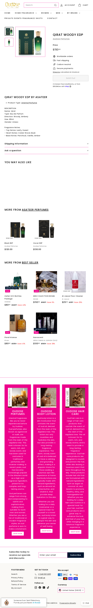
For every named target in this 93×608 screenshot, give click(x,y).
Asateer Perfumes (61, 39)
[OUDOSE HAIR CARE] (75, 397)
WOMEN (45, 13)
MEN (58, 13)
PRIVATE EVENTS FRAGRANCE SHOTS (24, 18)
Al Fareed (36, 603)
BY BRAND (72, 13)
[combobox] (41, 5)
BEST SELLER (30, 262)
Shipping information (16, 143)
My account (16, 588)
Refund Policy (17, 581)
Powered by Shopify (68, 603)
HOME (7, 13)
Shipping (56, 72)
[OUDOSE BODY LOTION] (46, 397)
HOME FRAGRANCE (25, 13)
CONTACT (52, 18)
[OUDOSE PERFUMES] (18, 397)
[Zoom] (30, 42)
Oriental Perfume (29, 103)
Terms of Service (18, 584)
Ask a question (13, 150)
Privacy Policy (17, 578)
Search (14, 574)
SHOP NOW (17, 533)
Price (55, 45)
